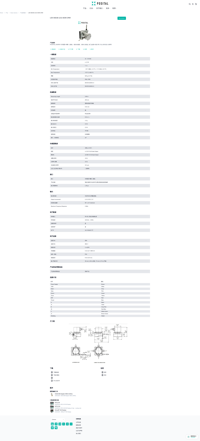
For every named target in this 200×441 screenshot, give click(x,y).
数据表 (54, 49)
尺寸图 (71, 49)
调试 (105, 375)
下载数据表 (56, 372)
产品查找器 (23, 12)
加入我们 (78, 433)
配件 (92, 49)
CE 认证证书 (56, 380)
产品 (84, 8)
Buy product (122, 18)
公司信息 (78, 422)
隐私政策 (78, 425)
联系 (114, 8)
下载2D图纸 (56, 375)
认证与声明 (79, 430)
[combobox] (58, 419)
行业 (91, 8)
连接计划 (62, 49)
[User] (190, 4)
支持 (107, 8)
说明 (85, 49)
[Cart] (196, 4)
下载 (79, 49)
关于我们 (99, 8)
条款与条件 (79, 428)
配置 (105, 372)
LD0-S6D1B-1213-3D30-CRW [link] (35, 12)
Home (1, 12)
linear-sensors (14, 12)
